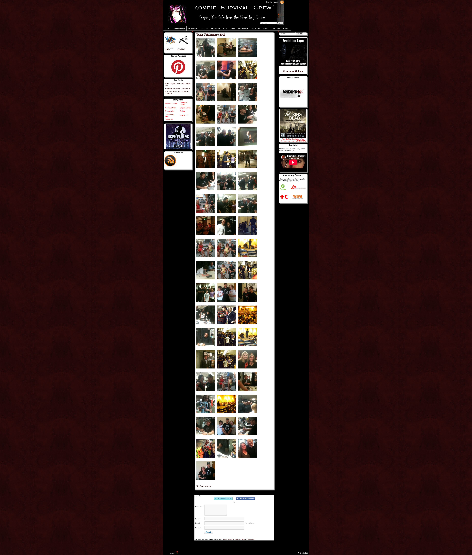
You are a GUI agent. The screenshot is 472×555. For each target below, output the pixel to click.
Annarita (172, 553)
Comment (199, 506)
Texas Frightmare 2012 (210, 34)
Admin (284, 28)
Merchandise (215, 28)
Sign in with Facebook (245, 498)
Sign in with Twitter (223, 498)
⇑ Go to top (303, 553)
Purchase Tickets (293, 71)
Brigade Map (192, 28)
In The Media (243, 28)
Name (197, 518)
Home (167, 28)
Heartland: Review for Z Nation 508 (177, 89)
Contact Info (275, 28)
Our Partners (255, 28)
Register (269, 2)
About (265, 28)
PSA (225, 28)
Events (232, 28)
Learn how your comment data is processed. (239, 539)
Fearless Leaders (179, 28)
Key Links (204, 28)
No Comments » (204, 486)
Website (198, 528)
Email (197, 523)
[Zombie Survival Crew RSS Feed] (282, 2)
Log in (276, 2)
